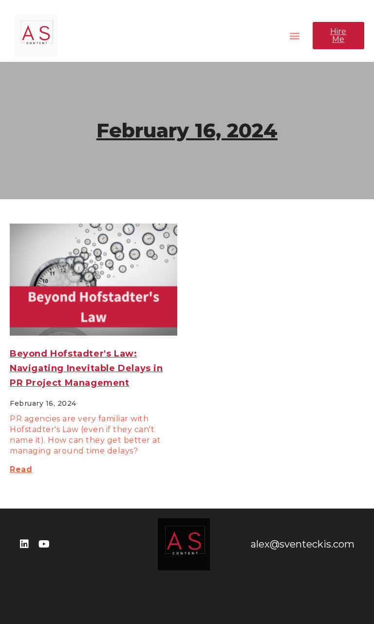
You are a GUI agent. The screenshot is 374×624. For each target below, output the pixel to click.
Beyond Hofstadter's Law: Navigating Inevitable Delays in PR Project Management (86, 368)
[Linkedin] (24, 544)
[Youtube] (44, 544)
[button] (295, 36)
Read (21, 469)
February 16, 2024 (187, 130)
